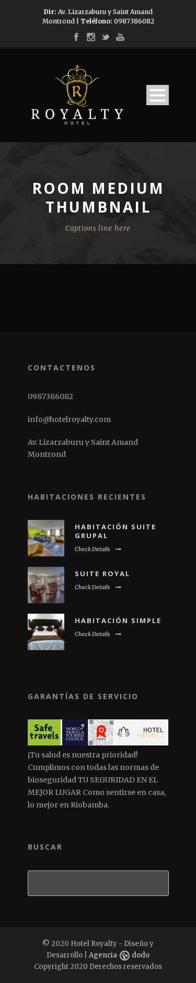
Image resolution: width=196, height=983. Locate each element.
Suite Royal (102, 573)
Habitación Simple (118, 620)
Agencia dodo (119, 955)
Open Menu (157, 95)
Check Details (92, 549)
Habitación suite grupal (115, 531)
